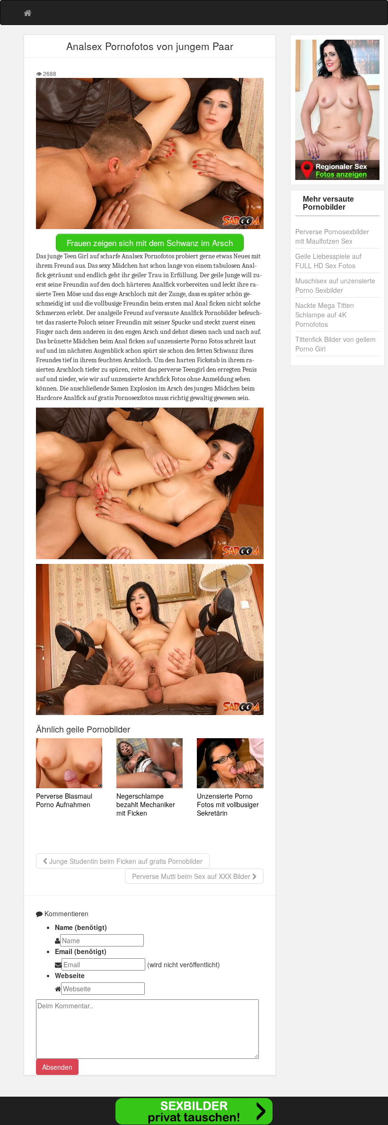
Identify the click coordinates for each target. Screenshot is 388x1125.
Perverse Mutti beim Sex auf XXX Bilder (192, 876)
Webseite (70, 975)
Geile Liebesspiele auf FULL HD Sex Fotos (328, 260)
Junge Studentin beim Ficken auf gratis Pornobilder (125, 861)
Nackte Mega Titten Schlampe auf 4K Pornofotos (324, 314)
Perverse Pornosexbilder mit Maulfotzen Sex (332, 236)
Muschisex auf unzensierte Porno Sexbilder (335, 285)
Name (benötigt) (81, 927)
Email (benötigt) (80, 951)
